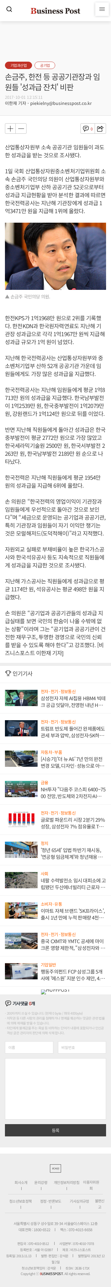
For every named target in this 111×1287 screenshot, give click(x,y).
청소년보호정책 (20, 1201)
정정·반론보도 (50, 1201)
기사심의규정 (79, 1201)
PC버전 (55, 1168)
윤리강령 (40, 1182)
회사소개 (20, 1182)
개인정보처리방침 (66, 1182)
